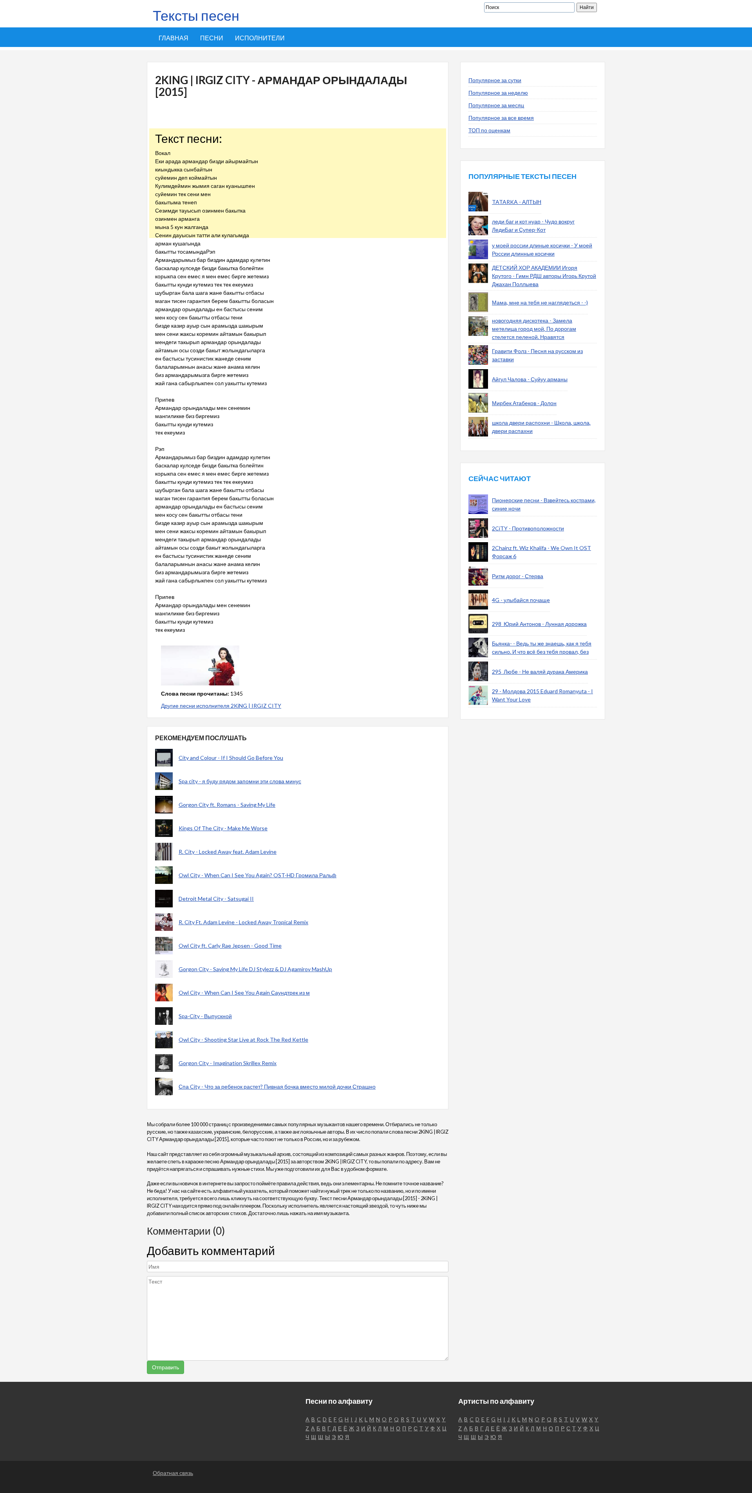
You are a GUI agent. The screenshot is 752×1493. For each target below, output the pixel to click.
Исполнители (260, 37)
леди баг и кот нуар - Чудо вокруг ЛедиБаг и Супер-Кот (533, 225)
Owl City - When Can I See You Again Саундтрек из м (244, 992)
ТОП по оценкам (489, 130)
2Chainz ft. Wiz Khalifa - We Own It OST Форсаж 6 (541, 552)
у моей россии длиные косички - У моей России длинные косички (542, 249)
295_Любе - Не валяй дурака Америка (540, 671)
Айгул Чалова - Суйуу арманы (530, 379)
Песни (211, 37)
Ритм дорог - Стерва (517, 576)
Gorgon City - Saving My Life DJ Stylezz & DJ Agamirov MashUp (255, 969)
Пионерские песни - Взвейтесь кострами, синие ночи (544, 504)
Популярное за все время (501, 117)
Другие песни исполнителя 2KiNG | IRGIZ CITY (221, 705)
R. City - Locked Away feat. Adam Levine (228, 851)
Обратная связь (173, 1473)
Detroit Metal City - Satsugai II (216, 898)
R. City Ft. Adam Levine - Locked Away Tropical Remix (243, 922)
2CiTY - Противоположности (528, 528)
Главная (173, 37)
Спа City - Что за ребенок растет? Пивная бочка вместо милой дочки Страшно (277, 1086)
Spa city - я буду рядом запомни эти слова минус (240, 781)
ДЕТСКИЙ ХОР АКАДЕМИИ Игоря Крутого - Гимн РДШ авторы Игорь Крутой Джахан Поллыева (544, 275)
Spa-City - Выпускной (205, 1016)
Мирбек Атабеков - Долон (524, 403)
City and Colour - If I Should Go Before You (231, 757)
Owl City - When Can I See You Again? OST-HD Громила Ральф (257, 875)
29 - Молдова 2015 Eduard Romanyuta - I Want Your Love (542, 695)
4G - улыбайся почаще (521, 600)
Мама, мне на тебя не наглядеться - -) (540, 302)
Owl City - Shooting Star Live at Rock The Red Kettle (243, 1039)
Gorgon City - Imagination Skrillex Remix (228, 1063)
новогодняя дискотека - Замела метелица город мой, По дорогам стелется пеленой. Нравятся (534, 328)
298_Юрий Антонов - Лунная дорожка (539, 623)
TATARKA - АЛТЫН (516, 201)
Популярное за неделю (498, 92)
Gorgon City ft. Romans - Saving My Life (227, 804)
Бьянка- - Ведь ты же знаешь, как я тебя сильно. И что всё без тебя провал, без (541, 647)
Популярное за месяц (496, 105)
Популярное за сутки (494, 80)
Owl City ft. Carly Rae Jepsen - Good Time (230, 945)
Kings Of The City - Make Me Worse (223, 828)
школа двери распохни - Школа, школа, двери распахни (541, 426)
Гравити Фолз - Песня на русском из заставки (537, 355)
